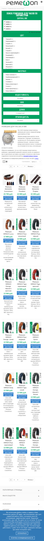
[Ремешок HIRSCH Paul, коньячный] (22, 224)
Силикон (9, 81)
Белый (9, 48)
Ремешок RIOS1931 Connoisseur (8, 189)
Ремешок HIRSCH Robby (22, 443)
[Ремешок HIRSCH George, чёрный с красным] (8, 274)
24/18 (9, 22)
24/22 (9, 26)
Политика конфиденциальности (22, 538)
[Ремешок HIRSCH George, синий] (8, 327)
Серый (9, 50)
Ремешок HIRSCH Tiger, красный (35, 284)
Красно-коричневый (13, 53)
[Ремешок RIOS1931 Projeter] (35, 179)
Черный (9, 39)
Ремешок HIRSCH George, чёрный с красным (8, 286)
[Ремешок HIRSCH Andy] (8, 378)
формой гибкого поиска (30, 156)
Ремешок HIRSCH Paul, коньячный (22, 234)
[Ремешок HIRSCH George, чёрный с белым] (35, 378)
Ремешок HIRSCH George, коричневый (35, 444)
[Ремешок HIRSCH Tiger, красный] (35, 274)
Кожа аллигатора (12, 84)
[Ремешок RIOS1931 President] (22, 179)
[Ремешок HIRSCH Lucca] (8, 224)
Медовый (9, 67)
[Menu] (4, 3)
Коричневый (11, 41)
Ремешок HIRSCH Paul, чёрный (35, 234)
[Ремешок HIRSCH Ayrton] (35, 327)
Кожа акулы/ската (12, 88)
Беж (8, 60)
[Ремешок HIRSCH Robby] (22, 433)
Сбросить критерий (35, 32)
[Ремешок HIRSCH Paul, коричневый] (8, 433)
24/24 (8, 29)
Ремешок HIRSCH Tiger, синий (22, 388)
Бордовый (10, 55)
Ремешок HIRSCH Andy (8, 387)
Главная (4, 8)
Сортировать (26, 161)
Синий (9, 43)
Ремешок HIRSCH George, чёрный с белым (35, 390)
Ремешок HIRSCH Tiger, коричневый (22, 284)
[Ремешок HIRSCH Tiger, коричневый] (22, 274)
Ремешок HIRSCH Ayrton (35, 337)
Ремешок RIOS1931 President (22, 189)
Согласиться (22, 533)
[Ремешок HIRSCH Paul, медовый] (22, 327)
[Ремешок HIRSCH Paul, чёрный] (35, 224)
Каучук (9, 79)
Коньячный (10, 46)
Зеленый (9, 62)
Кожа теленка (11, 74)
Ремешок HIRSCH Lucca (8, 233)
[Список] (6, 161)
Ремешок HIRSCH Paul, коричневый (8, 443)
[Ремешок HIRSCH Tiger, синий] (22, 378)
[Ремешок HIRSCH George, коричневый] (35, 433)
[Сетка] (4, 161)
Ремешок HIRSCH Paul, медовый (22, 337)
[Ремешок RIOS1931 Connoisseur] (8, 179)
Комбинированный (13, 77)
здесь (36, 158)
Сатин (8, 86)
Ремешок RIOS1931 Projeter (35, 189)
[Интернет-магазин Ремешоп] (22, 3)
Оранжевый (10, 57)
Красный (9, 64)
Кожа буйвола (11, 91)
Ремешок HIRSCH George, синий (8, 337)
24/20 (9, 24)
